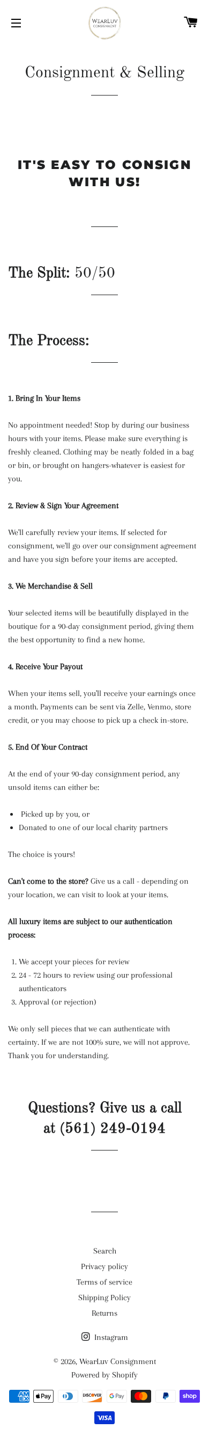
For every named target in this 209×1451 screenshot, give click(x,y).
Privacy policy (104, 1266)
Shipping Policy (104, 1297)
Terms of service (104, 1282)
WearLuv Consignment (117, 1361)
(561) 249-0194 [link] (112, 1129)
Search (104, 1251)
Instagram (110, 1337)
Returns (104, 1313)
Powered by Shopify (104, 1375)
